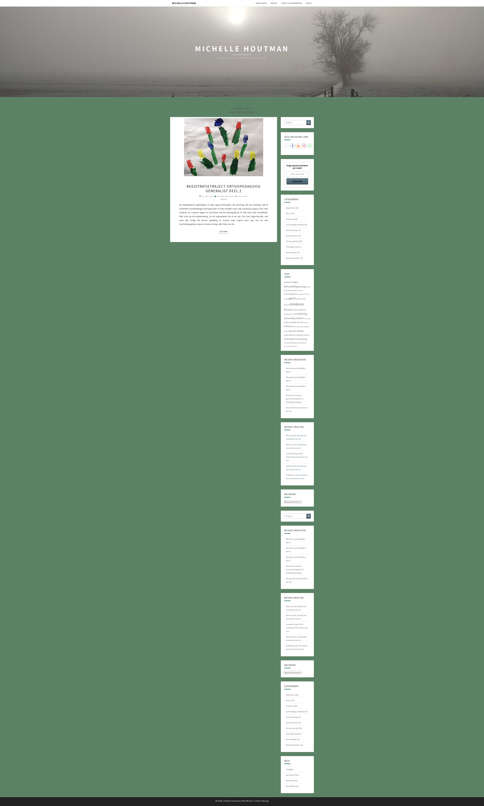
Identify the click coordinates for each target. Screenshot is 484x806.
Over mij (273, 3)
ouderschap (307, 318)
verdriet (286, 343)
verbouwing (301, 338)
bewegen (303, 286)
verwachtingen (289, 346)
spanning (299, 327)
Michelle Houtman (184, 3)
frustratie (307, 294)
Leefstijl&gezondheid (295, 224)
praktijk (286, 322)
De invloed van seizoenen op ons (296, 457)
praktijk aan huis (296, 322)
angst (295, 282)
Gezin (288, 213)
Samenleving (291, 230)
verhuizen (293, 343)
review (306, 322)
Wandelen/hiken (293, 258)
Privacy (309, 3)
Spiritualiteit (291, 235)
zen (295, 346)
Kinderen (290, 219)
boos (309, 287)
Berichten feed (292, 775)
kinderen (297, 304)
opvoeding (289, 318)
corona (300, 290)
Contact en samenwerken (291, 3)
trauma (306, 335)
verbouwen (290, 338)
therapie (299, 335)
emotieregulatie (290, 294)
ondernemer (288, 314)
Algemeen (290, 208)
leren (295, 309)
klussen (288, 309)
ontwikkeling (300, 313)
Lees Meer (224, 231)
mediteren (302, 310)
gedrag (286, 299)
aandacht (288, 282)
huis (304, 298)
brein (286, 290)
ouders (300, 318)
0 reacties (242, 196)
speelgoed (306, 327)
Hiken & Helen (261, 3)
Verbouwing (291, 252)
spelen (286, 331)
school (288, 326)
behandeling (291, 286)
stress (300, 331)
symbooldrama (290, 335)
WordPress (247, 801)
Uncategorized (292, 247)
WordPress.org (292, 786)
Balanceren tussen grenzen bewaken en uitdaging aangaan (295, 398)
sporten (292, 330)
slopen (294, 327)
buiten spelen (292, 290)
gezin (292, 298)
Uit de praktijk (292, 241)
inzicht (287, 304)
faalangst (300, 294)
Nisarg (265, 801)
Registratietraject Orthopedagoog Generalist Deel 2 (224, 188)
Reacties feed (291, 780)
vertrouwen (302, 343)
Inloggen (290, 769)
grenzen (299, 299)
